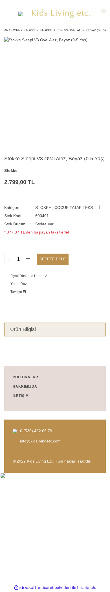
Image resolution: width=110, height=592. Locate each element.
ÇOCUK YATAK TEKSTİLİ (77, 207)
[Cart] (101, 14)
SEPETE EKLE (52, 259)
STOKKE (43, 207)
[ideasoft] (25, 588)
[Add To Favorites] (78, 259)
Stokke (10, 170)
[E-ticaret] (54, 588)
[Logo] (61, 13)
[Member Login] (9, 14)
